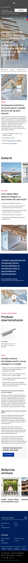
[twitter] (4, 557)
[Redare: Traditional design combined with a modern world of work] (14, 297)
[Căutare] (25, 517)
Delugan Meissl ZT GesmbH (14, 140)
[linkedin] (10, 557)
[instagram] (12, 557)
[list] (14, 172)
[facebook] (1, 557)
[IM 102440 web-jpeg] (11, 172)
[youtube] (7, 557)
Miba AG (15, 143)
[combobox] (7, 10)
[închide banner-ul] (14, 3)
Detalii (12, 69)
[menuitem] (7, 18)
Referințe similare (21, 69)
